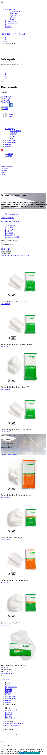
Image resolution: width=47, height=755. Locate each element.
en (6, 40)
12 (4, 249)
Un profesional (6, 96)
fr (5, 38)
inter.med (8, 714)
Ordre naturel (5, 255)
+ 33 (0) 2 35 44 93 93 (9, 34)
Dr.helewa (13, 13)
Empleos (8, 25)
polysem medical (11, 710)
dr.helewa (8, 712)
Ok (20, 753)
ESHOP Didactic (11, 718)
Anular (3, 98)
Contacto (8, 27)
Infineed (12, 17)
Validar (8, 98)
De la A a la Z (15, 255)
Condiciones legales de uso (14, 723)
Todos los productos (12, 214)
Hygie (12, 19)
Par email (22, 34)
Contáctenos (5, 679)
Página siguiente (7, 673)
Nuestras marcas (11, 21)
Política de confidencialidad (30, 753)
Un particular (5, 100)
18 (6, 249)
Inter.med (13, 15)
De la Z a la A (25, 255)
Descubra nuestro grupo (9, 454)
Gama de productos (7, 218)
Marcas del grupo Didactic (10, 221)
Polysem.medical (15, 11)
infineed (8, 716)
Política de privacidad (12, 725)
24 (9, 249)
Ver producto (5, 304)
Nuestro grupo (10, 9)
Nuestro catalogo (11, 23)
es (6, 41)
